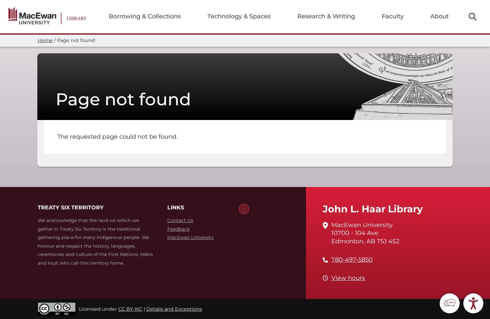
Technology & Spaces (239, 16)
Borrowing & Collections (145, 16)
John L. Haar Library (373, 209)
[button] (450, 303)
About (439, 16)
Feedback (178, 229)
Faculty (393, 16)
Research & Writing (326, 16)
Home (45, 40)
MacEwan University (190, 237)
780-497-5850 (352, 259)
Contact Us (180, 220)
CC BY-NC (130, 309)
